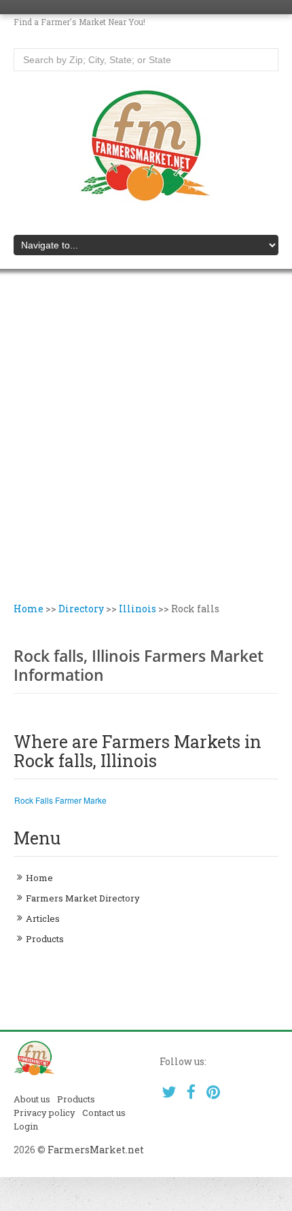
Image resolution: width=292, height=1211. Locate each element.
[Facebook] (191, 1091)
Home (28, 608)
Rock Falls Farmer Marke (60, 800)
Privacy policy (44, 1112)
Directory (81, 608)
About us (32, 1099)
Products (45, 939)
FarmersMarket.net (96, 1149)
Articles (43, 918)
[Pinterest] (213, 1091)
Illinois (137, 608)
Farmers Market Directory (83, 898)
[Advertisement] (146, 449)
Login (26, 1126)
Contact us (104, 1112)
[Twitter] (169, 1091)
